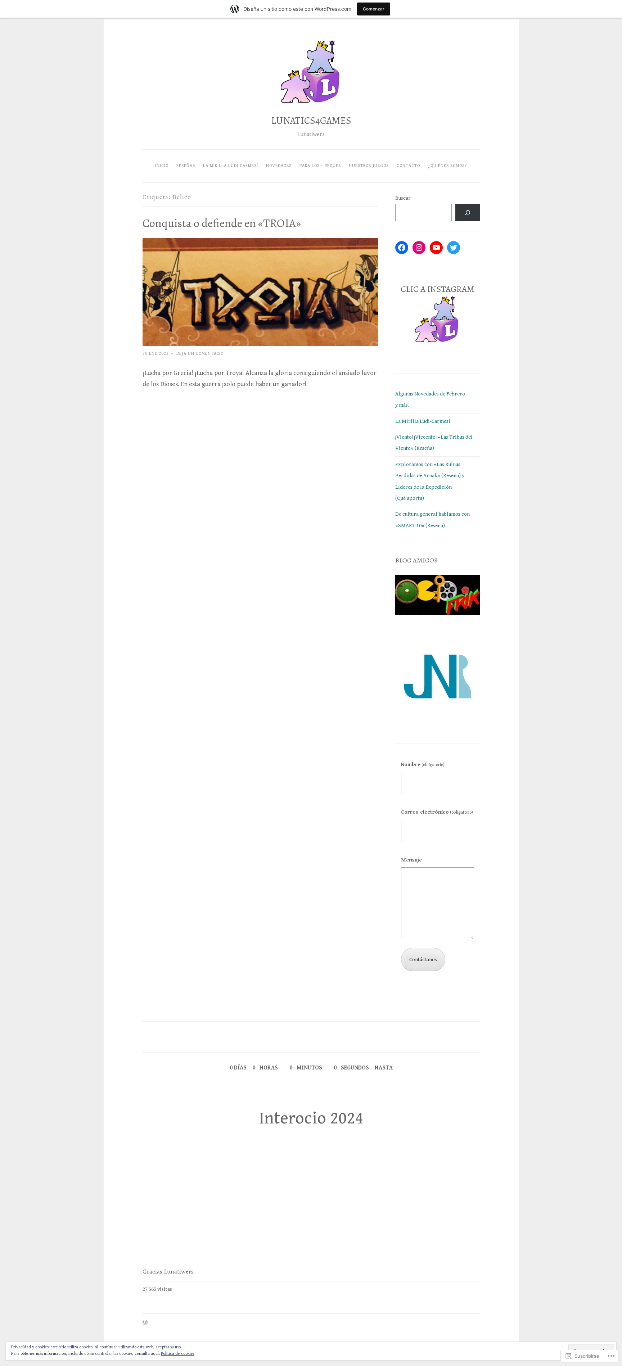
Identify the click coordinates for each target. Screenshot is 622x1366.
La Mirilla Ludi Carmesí (230, 165)
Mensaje (411, 860)
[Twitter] (453, 247)
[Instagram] (419, 247)
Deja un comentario (200, 353)
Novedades (279, 165)
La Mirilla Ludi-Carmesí (422, 421)
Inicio (161, 165)
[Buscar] (467, 212)
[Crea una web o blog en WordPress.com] (145, 1323)
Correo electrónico (437, 812)
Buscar (403, 198)
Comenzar (373, 9)
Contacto (408, 165)
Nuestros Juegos (369, 165)
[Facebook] (401, 247)
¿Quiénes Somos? (447, 165)
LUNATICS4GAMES (311, 120)
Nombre (423, 764)
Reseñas (185, 165)
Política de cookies (177, 1353)
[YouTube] (436, 247)
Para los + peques (320, 165)
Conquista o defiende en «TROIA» (222, 223)
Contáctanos (423, 959)
